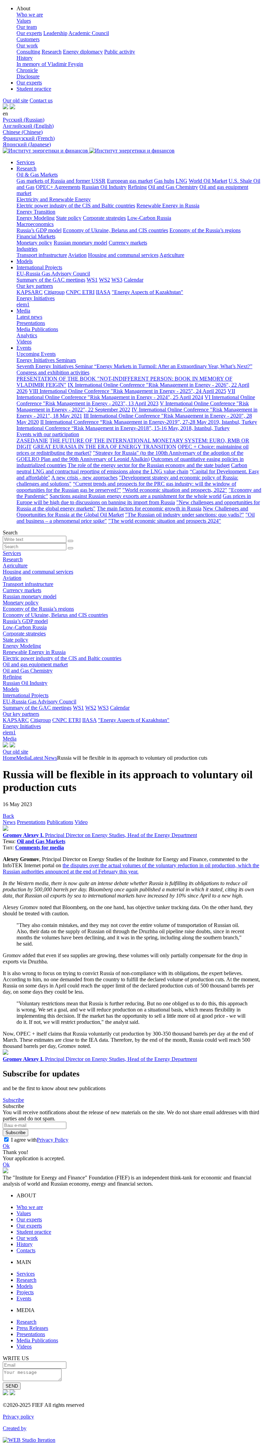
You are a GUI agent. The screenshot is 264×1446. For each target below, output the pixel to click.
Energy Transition (35, 212)
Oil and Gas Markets (41, 841)
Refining (137, 187)
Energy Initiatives (35, 298)
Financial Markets (35, 236)
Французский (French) (29, 138)
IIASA (103, 292)
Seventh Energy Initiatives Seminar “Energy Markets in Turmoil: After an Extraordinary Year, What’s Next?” (134, 366)
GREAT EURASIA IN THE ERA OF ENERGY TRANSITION (104, 447)
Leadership (55, 33)
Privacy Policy (52, 1140)
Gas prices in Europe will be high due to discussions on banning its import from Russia (133, 499)
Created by (14, 1428)
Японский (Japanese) (27, 144)
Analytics (26, 335)
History (24, 58)
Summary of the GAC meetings (50, 280)
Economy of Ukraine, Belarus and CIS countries (115, 230)
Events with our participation (47, 434)
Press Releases (32, 1328)
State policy (68, 218)
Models (24, 261)
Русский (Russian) (23, 120)
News (9, 822)
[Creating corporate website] (29, 1440)
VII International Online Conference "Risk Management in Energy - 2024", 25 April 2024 (125, 394)
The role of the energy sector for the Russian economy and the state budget (149, 465)
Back (8, 816)
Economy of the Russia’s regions (205, 230)
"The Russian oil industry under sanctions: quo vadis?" (184, 515)
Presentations (30, 323)
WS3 (116, 280)
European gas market (130, 181)
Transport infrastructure (41, 255)
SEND (12, 1386)
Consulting (28, 52)
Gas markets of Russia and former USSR (61, 181)
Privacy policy (18, 1417)
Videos (24, 341)
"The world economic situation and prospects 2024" (164, 521)
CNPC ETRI (80, 292)
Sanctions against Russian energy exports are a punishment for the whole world (135, 496)
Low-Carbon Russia (149, 218)
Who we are (29, 15)
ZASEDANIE (32, 440)
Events (23, 348)
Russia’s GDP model (39, 230)
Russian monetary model (80, 243)
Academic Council (88, 33)
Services (25, 162)
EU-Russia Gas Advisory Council (53, 273)
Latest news (29, 317)
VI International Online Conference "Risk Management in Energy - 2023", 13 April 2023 (135, 400)
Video (81, 822)
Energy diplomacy (83, 52)
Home (9, 758)
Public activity (119, 52)
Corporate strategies (104, 218)
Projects (25, 1292)
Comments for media (39, 847)
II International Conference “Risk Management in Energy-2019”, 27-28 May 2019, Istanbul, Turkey (148, 422)
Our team (26, 27)
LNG (181, 181)
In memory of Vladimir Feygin (49, 64)
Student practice (33, 89)
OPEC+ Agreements (58, 187)
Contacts (25, 1250)
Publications (60, 822)
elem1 (23, 304)
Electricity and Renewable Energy (53, 199)
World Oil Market (208, 181)
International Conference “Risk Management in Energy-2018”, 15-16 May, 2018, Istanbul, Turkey (123, 428)
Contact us (41, 100)
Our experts (29, 33)
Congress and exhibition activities (52, 372)
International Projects (39, 267)
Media (23, 311)
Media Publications (37, 329)
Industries (26, 249)
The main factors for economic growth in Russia (149, 508)
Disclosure (28, 76)
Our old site (15, 100)
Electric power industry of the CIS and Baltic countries (75, 205)
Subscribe (13, 1100)
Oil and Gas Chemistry (173, 187)
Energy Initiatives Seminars (46, 360)
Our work (27, 45)
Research (52, 52)
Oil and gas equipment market (35, 664)
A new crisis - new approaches (84, 478)
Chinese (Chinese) (23, 132)
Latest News (43, 758)
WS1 (92, 280)
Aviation (77, 255)
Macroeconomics (35, 224)
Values (23, 21)
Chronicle (27, 70)
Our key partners (34, 286)
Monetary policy (34, 243)
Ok (6, 1146)
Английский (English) (28, 126)
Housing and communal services (123, 255)
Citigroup (54, 292)
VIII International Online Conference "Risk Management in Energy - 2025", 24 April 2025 (127, 391)
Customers (28, 39)
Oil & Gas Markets (37, 175)
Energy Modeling (35, 218)
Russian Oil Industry (104, 187)
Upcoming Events (36, 354)
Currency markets (128, 243)
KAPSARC (29, 292)
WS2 (104, 280)
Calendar (133, 280)
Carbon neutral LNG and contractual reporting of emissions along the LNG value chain (131, 468)
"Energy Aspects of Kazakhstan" (147, 292)
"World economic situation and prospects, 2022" (174, 490)
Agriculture (172, 255)
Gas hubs (164, 181)
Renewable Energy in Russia (167, 205)
